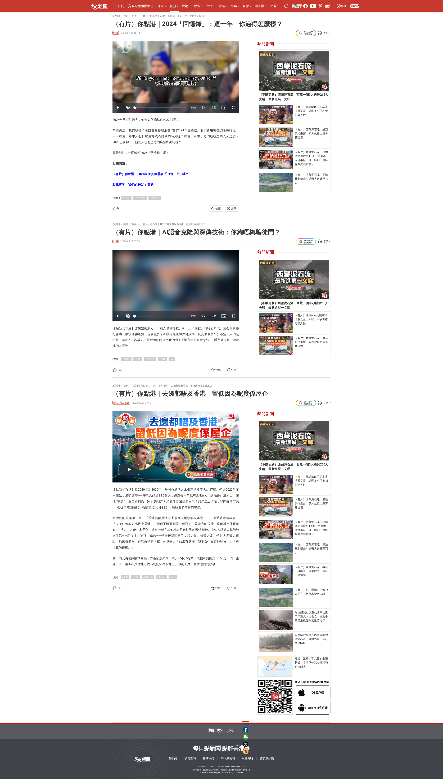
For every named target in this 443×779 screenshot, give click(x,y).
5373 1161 (210, 766)
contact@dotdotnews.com (235, 766)
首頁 (121, 6)
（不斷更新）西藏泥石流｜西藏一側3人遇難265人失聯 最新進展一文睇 (293, 97)
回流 (136, 577)
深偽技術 (150, 359)
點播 (115, 33)
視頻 (173, 6)
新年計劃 (155, 197)
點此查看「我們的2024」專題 (133, 184)
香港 (126, 577)
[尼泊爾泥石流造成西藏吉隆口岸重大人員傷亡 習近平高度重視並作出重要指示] (276, 620)
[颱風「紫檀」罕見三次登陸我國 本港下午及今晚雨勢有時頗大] (275, 666)
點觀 (197, 6)
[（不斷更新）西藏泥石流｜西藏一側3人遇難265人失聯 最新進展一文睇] (294, 71)
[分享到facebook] (245, 729)
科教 (246, 6)
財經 (222, 6)
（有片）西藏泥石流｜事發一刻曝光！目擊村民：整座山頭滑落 (311, 571)
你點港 (127, 197)
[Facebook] (304, 6)
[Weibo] (327, 6)
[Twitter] (319, 6)
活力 (173, 577)
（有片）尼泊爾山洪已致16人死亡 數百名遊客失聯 (311, 591)
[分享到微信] (245, 737)
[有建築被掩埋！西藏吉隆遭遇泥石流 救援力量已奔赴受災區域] (276, 642)
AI (172, 359)
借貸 (163, 359)
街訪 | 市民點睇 (121, 402)
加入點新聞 (228, 758)
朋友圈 (259, 6)
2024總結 (140, 197)
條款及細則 (267, 758)
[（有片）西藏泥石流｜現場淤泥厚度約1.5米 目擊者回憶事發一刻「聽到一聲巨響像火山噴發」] (276, 159)
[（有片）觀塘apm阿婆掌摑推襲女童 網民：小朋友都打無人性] (276, 114)
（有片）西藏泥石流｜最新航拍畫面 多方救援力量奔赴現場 (311, 133)
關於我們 (208, 758)
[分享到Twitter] (245, 744)
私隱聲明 (247, 758)
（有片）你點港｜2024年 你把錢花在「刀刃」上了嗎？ (150, 174)
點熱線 (173, 758)
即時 (161, 6)
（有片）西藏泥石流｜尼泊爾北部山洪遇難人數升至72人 (311, 178)
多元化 (162, 577)
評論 (185, 6)
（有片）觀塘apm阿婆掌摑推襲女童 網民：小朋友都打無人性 (311, 110)
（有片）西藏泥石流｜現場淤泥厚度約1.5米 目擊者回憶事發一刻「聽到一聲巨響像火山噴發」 (311, 158)
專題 (273, 6)
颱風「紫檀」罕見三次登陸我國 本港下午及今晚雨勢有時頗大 (311, 662)
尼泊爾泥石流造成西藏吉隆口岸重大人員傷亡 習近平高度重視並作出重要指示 (311, 616)
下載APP (354, 6)
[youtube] (312, 6)
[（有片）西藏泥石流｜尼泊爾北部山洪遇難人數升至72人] (276, 182)
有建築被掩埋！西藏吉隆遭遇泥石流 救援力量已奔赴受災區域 (311, 639)
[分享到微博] (245, 751)
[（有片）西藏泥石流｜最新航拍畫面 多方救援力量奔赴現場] (276, 137)
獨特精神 (148, 577)
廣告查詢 (190, 758)
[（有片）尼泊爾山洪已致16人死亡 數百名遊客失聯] (276, 597)
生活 (209, 6)
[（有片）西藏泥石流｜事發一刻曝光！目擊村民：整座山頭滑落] (276, 574)
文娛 (234, 6)
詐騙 (138, 359)
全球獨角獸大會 (142, 6)
